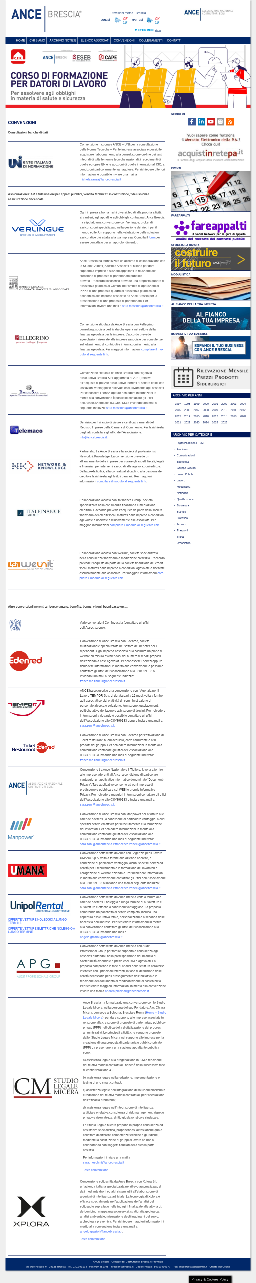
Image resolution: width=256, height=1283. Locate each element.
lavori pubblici (185, 474)
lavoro (181, 480)
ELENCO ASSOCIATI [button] (95, 40)
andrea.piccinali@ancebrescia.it (127, 991)
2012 (243, 409)
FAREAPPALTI (180, 215)
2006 (187, 409)
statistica (182, 517)
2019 (233, 416)
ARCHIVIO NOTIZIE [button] (63, 40)
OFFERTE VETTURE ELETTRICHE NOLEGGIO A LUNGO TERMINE (41, 930)
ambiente (182, 449)
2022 (187, 422)
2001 (215, 403)
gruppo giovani (186, 467)
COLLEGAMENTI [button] (150, 40)
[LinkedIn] (201, 121)
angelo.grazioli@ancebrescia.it (101, 937)
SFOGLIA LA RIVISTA (185, 244)
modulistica (183, 486)
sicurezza (183, 505)
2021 (178, 422)
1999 (197, 403)
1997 (178, 403)
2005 (178, 409)
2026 (224, 422)
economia (183, 461)
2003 (233, 403)
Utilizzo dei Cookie (220, 1266)
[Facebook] (192, 121)
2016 (206, 416)
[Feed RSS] (230, 121)
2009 (215, 409)
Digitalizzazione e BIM (190, 442)
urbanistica (183, 542)
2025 (215, 422)
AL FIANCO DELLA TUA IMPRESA (193, 304)
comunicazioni (185, 455)
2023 (197, 422)
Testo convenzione (95, 1170)
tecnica (181, 524)
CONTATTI (174, 40)
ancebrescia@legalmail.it (193, 1266)
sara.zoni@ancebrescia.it (97, 725)
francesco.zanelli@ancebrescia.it (102, 681)
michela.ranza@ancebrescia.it (100, 179)
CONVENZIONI (124, 40)
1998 (187, 403)
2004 (243, 403)
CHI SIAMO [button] (37, 40)
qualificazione (185, 499)
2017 (215, 416)
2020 (243, 416)
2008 (206, 409)
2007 (197, 409)
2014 (187, 416)
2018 (224, 416)
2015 (197, 416)
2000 (206, 403)
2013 (178, 416)
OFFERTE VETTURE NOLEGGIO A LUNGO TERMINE (37, 921)
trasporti (182, 530)
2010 (224, 409)
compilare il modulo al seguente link (121, 481)
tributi (180, 536)
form (152, 237)
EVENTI (176, 168)
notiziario (182, 492)
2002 (224, 403)
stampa (181, 511)
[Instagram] (220, 121)
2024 (206, 422)
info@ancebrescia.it (93, 437)
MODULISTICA (180, 274)
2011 (233, 409)
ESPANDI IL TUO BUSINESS (189, 333)
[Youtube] (211, 121)
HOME (20, 40)
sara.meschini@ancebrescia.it (142, 306)
